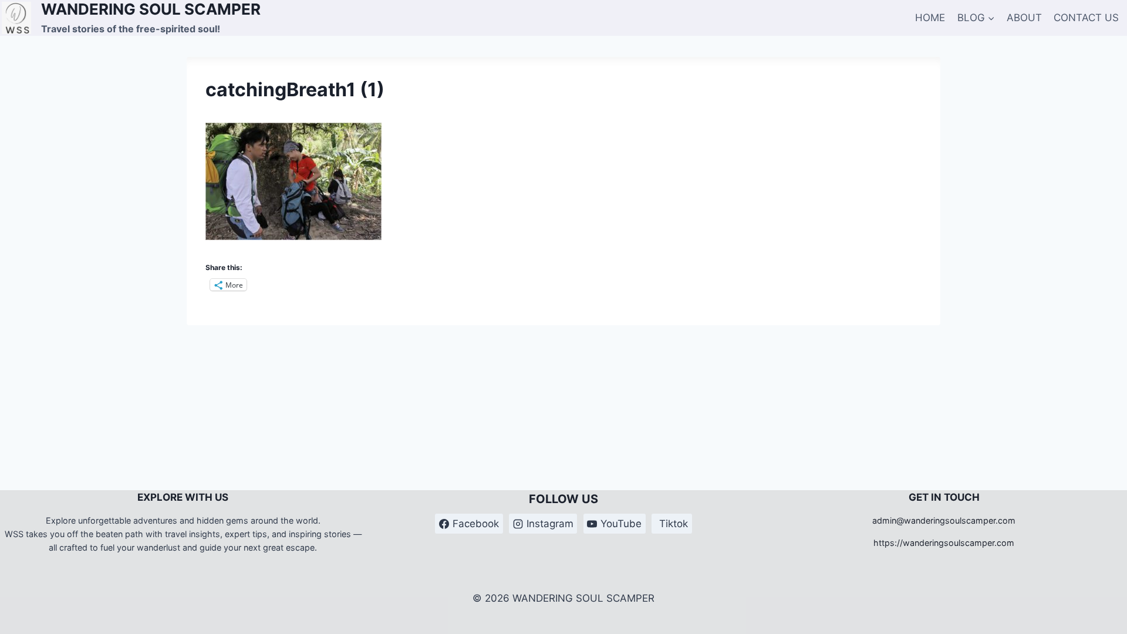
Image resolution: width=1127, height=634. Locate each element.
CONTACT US (1086, 17)
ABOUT (1024, 17)
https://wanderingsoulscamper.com (943, 543)
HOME (930, 17)
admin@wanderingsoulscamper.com (943, 520)
